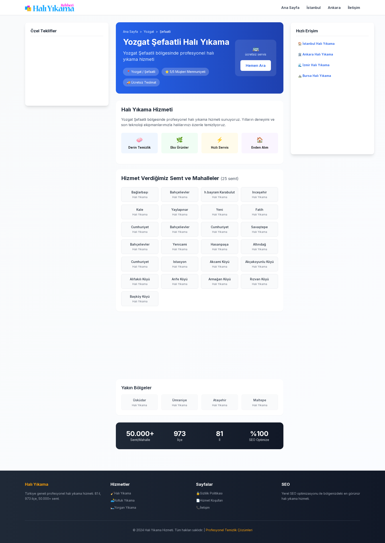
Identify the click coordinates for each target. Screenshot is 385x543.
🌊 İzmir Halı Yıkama (314, 65)
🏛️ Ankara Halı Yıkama (315, 54)
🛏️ (123, 507)
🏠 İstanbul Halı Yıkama (316, 43)
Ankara (334, 7)
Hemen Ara (256, 65)
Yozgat (149, 31)
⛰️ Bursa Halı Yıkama (314, 76)
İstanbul (314, 7)
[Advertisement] (67, 70)
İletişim (354, 7)
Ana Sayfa (290, 7)
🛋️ (123, 500)
